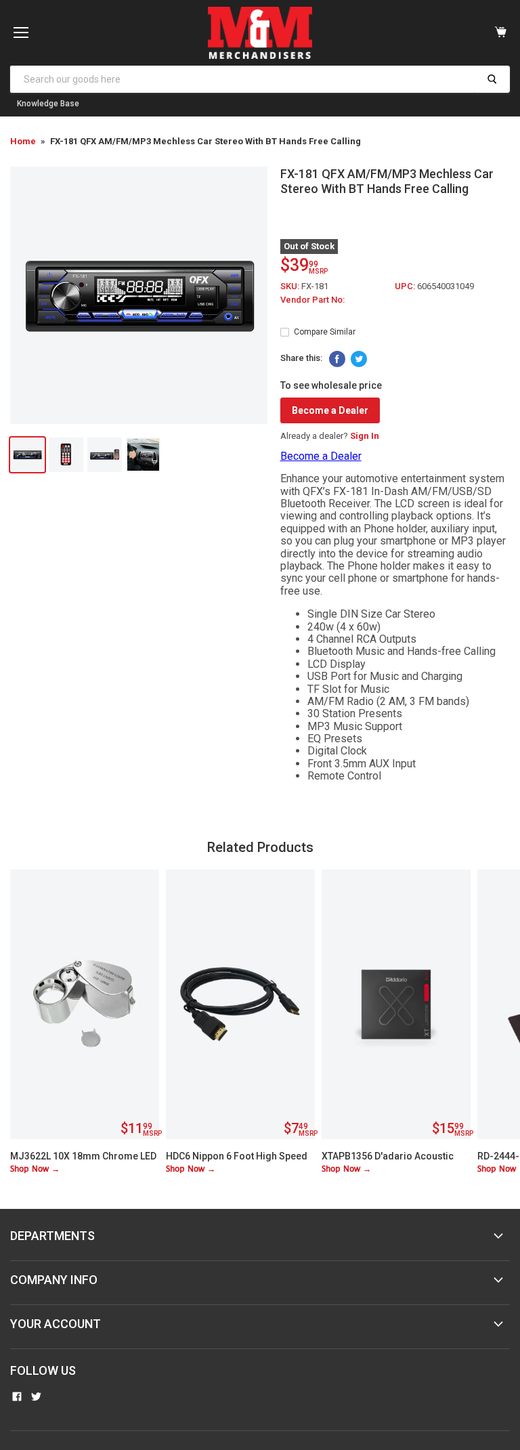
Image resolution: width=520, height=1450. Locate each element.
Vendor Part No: (312, 300)
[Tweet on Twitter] (359, 359)
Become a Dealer (330, 410)
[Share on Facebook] (337, 359)
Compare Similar (324, 332)
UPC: (406, 286)
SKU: (290, 286)
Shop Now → (35, 1169)
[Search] (492, 79)
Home (23, 141)
